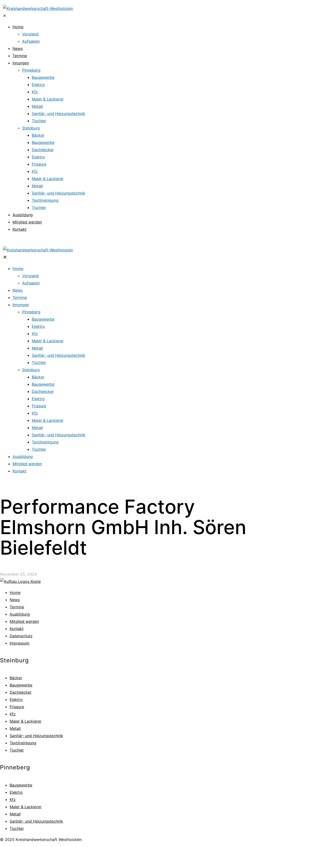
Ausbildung (20, 614)
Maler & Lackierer (25, 721)
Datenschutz (21, 635)
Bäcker (16, 677)
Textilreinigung (23, 742)
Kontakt (17, 628)
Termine (17, 607)
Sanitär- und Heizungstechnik (36, 735)
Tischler (17, 750)
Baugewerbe (21, 685)
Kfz (13, 714)
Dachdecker (21, 692)
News (15, 599)
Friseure (17, 706)
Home (15, 592)
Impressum (19, 643)
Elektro (16, 699)
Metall (15, 728)
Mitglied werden (24, 621)
